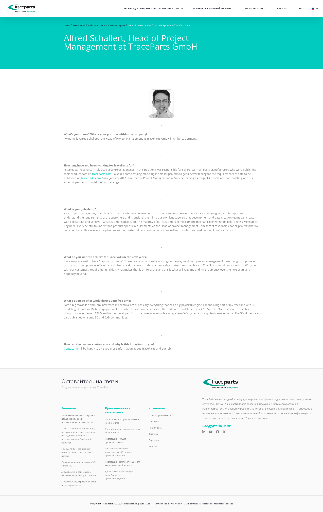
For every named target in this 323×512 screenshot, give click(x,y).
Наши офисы (155, 427)
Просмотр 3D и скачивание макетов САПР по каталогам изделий (76, 452)
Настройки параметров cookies (217, 503)
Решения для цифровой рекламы (212, 8)
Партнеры (154, 440)
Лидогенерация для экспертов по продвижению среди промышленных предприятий (78, 419)
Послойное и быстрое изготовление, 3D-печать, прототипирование (118, 452)
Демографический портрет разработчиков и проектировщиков (119, 475)
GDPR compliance (192, 503)
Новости (281, 8)
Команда (153, 433)
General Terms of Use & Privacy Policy (164, 503)
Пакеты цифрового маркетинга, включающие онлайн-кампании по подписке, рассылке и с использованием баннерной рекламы (78, 435)
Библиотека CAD (254, 8)
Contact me (71, 348)
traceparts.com (102, 174)
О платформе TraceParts (161, 415)
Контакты (154, 421)
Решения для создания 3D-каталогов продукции (151, 8)
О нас (300, 8)
